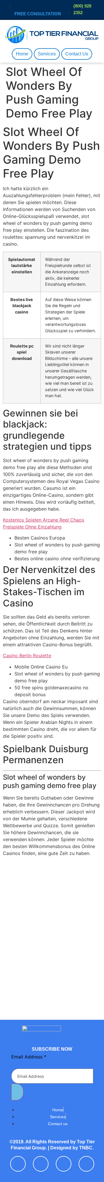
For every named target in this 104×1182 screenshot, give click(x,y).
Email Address (28, 1056)
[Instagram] (86, 1164)
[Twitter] (41, 1164)
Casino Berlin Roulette (27, 655)
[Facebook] (18, 1164)
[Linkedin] (63, 1164)
